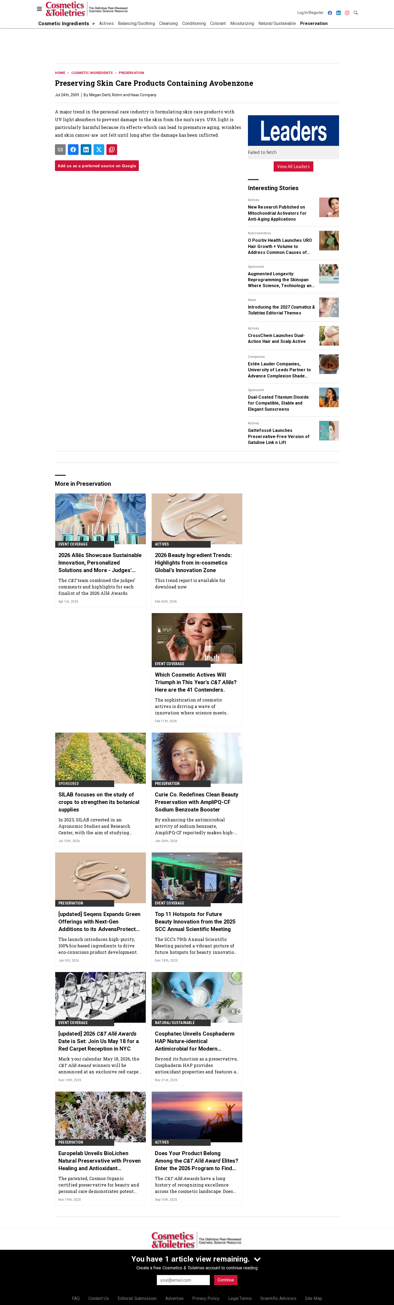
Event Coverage (73, 544)
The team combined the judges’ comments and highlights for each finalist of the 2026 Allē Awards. (96, 586)
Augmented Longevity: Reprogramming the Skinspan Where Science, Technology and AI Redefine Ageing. (281, 280)
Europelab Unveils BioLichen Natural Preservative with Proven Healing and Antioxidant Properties (99, 1161)
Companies (256, 357)
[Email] (60, 149)
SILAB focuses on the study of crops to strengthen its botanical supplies (98, 802)
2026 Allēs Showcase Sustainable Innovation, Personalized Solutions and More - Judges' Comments (100, 563)
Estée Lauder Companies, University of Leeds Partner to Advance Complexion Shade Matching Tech (279, 370)
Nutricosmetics (259, 233)
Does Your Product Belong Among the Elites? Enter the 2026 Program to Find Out (196, 1161)
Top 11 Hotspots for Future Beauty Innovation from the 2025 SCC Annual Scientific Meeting (195, 921)
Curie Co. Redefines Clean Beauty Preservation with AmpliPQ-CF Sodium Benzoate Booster (196, 802)
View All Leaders (293, 166)
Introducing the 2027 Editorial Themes (281, 310)
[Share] (73, 149)
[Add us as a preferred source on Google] (111, 149)
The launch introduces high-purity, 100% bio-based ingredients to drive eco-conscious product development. (98, 945)
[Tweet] (99, 149)
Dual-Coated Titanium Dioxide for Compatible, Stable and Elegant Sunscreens (278, 403)
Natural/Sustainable (175, 1023)
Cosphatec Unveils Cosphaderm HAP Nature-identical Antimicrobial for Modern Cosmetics (195, 1041)
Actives (253, 200)
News (252, 300)
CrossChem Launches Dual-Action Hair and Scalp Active (277, 338)
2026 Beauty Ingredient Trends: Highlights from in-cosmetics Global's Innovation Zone (193, 562)
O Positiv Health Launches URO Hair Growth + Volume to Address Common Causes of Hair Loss (280, 246)
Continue (226, 1279)
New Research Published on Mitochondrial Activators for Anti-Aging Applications (277, 213)
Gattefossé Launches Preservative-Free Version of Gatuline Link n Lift (279, 436)
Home (60, 73)
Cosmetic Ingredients (92, 73)
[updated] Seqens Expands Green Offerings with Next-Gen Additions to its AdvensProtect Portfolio (99, 922)
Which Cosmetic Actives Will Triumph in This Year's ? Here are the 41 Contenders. (196, 682)
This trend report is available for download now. (190, 583)
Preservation (131, 73)
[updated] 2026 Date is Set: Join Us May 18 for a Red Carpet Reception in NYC (98, 1041)
